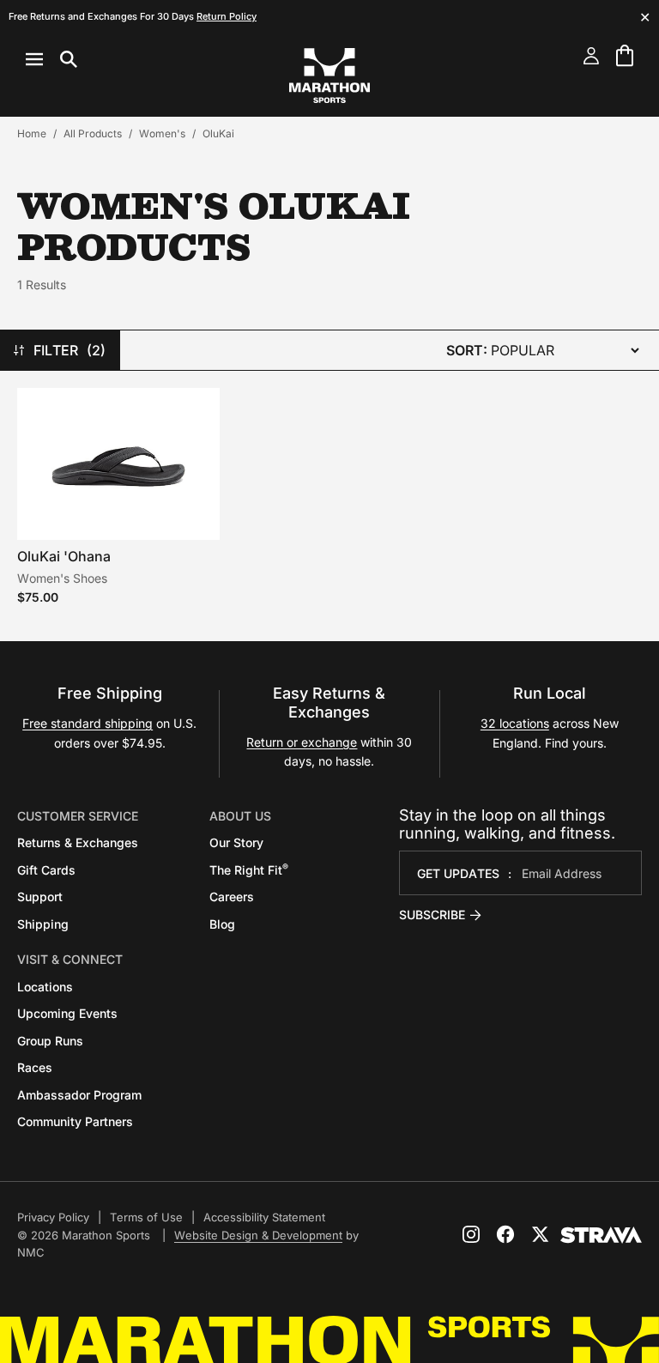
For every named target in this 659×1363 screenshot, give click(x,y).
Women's (162, 133)
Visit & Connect (70, 959)
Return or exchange (301, 742)
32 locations (515, 723)
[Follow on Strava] (601, 1235)
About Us (240, 816)
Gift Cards (46, 870)
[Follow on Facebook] (505, 1234)
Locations (45, 986)
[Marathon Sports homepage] (329, 75)
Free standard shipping (87, 723)
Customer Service (77, 816)
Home (31, 133)
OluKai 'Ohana (64, 556)
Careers (231, 896)
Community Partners (75, 1121)
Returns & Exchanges (77, 842)
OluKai (218, 133)
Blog (222, 924)
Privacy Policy (53, 1217)
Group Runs (50, 1040)
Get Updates (458, 873)
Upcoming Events (67, 1013)
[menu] (51, 59)
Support (40, 896)
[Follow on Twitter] (539, 1234)
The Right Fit (248, 870)
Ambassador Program (79, 1094)
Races (34, 1067)
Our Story (236, 842)
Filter (69, 350)
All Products (92, 133)
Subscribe (432, 914)
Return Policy (226, 16)
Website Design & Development (258, 1235)
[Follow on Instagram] (471, 1234)
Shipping (43, 924)
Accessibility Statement (264, 1217)
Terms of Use (146, 1217)
